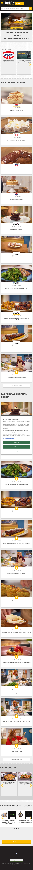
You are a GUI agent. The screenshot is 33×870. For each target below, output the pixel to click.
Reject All (16, 442)
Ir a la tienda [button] (16, 841)
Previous (3, 64)
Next (29, 64)
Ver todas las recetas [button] (16, 385)
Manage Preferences (16, 860)
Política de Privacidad (26, 863)
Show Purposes (16, 451)
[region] (16, 435)
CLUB (18, 3)
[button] (8, 18)
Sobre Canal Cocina (10, 851)
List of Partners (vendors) (8, 438)
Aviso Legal (17, 863)
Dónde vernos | (19, 851)
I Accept (16, 446)
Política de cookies (16, 864)
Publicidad (24, 851)
